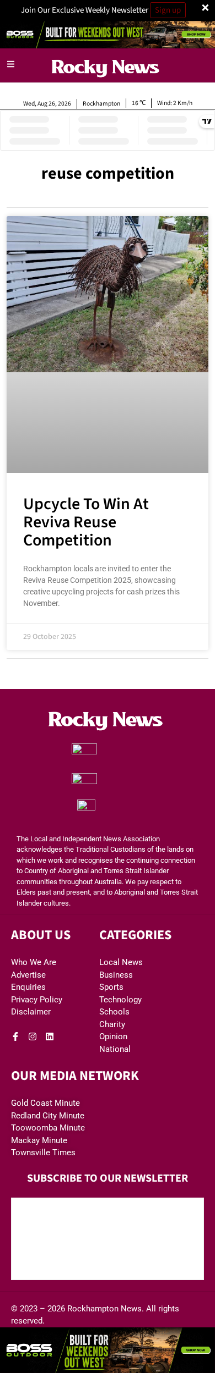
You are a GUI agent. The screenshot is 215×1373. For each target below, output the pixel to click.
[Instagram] (32, 1036)
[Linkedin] (49, 1036)
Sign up (168, 10)
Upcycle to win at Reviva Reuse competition (86, 522)
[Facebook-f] (15, 1036)
